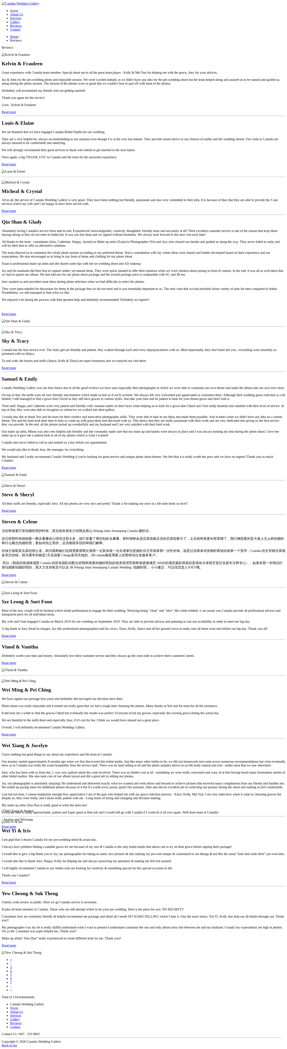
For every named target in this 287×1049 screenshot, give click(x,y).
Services (15, 18)
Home (14, 10)
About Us (16, 14)
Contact (15, 29)
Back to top (9, 1045)
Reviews (16, 26)
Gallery (15, 22)
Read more (9, 112)
